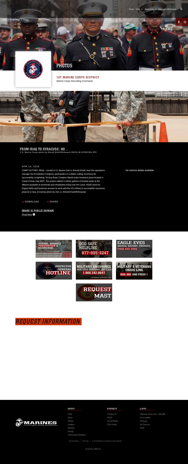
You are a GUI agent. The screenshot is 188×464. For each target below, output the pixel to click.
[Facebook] (179, 22)
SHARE (53, 202)
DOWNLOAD (31, 202)
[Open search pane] (181, 9)
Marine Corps (36, 422)
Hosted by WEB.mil (93, 449)
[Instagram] (185, 22)
